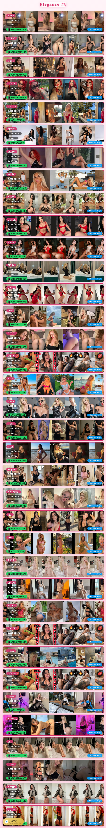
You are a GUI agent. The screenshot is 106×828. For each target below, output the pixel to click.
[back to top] (100, 822)
